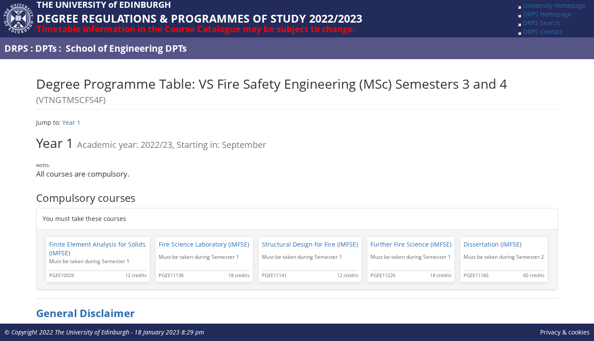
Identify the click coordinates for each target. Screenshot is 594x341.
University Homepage (554, 5)
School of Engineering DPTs (126, 48)
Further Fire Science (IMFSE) (410, 244)
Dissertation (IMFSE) (492, 244)
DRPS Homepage (547, 14)
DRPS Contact (542, 31)
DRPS (16, 48)
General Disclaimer (85, 313)
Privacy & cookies (565, 332)
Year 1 (71, 122)
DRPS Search (541, 23)
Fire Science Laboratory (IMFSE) (204, 244)
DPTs (46, 48)
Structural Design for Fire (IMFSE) (310, 244)
